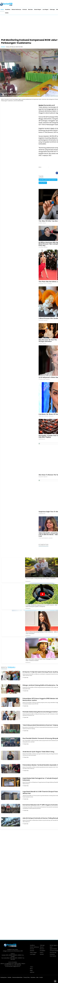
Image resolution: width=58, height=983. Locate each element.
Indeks (6, 13)
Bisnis (31, 968)
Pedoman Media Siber (17, 977)
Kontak (41, 977)
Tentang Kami (3, 977)
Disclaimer (33, 977)
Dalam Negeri (37, 9)
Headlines (7, 9)
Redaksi (3, 47)
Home (2, 9)
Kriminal (24, 9)
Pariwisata (52, 954)
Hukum (41, 952)
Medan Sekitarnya (16, 9)
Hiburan (42, 947)
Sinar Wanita (53, 956)
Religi (31, 970)
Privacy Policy (26, 977)
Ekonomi (42, 949)
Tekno (31, 967)
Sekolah (42, 954)
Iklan (37, 977)
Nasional (32, 972)
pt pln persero (42, 182)
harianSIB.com (49, 105)
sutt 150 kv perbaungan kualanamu (48, 179)
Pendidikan (42, 950)
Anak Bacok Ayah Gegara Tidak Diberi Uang (38, 752)
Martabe (30, 9)
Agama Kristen (53, 949)
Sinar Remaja (53, 952)
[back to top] (55, 981)
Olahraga (52, 9)
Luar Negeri (45, 9)
